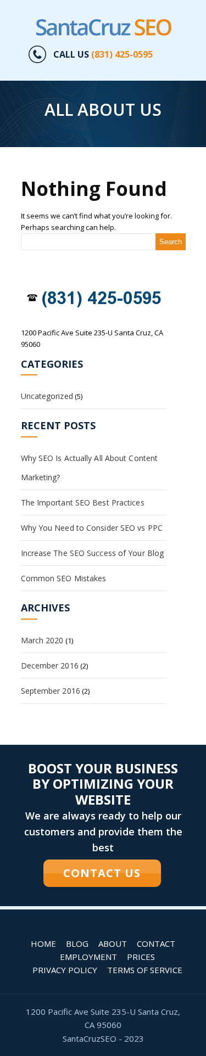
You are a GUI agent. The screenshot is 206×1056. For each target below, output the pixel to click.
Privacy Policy (64, 969)
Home (43, 943)
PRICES (141, 956)
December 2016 (50, 665)
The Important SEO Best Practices (82, 502)
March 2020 (42, 640)
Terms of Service (144, 969)
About (112, 943)
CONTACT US (102, 873)
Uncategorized (47, 396)
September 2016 (50, 691)
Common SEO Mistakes (64, 578)
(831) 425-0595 (122, 54)
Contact (156, 943)
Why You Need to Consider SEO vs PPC (92, 528)
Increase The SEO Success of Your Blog (92, 553)
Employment (88, 956)
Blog (77, 943)
